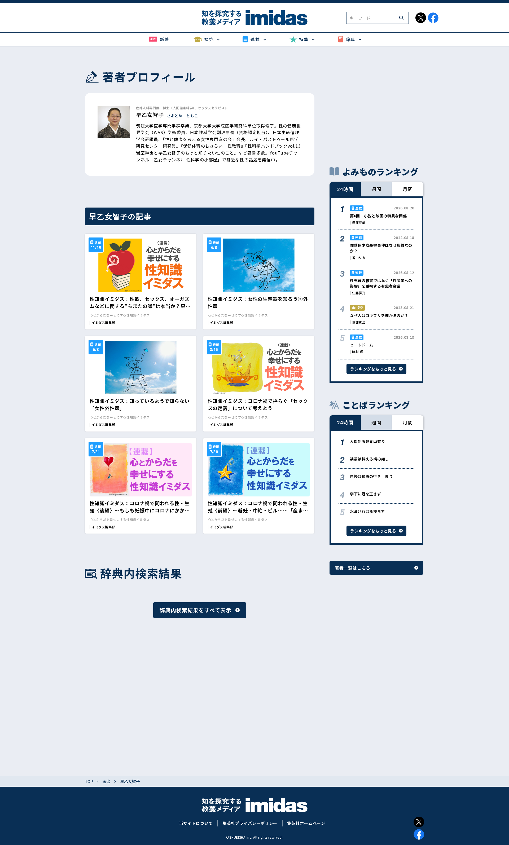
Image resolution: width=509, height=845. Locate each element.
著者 (107, 781)
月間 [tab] (408, 189)
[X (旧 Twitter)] (419, 822)
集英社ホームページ (306, 823)
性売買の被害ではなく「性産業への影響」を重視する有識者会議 (381, 283)
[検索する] (401, 18)
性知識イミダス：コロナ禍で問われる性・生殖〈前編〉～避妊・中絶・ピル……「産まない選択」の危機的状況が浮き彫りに (258, 510)
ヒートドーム (361, 344)
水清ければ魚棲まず (367, 511)
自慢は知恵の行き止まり (371, 476)
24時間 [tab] (345, 189)
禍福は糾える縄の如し (369, 458)
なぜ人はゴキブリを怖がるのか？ (379, 315)
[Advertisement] (376, 106)
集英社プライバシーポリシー (250, 823)
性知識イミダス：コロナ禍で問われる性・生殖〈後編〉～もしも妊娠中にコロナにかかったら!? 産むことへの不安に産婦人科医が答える (140, 514)
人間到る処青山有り (367, 441)
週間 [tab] (376, 189)
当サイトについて (196, 823)
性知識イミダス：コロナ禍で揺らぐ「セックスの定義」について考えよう (258, 404)
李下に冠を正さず (365, 493)
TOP (89, 781)
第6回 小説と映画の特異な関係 (378, 215)
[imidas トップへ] (254, 17)
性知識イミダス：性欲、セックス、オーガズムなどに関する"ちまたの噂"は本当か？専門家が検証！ (140, 305)
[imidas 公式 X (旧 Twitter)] (420, 17)
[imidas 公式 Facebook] (433, 17)
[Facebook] (419, 834)
